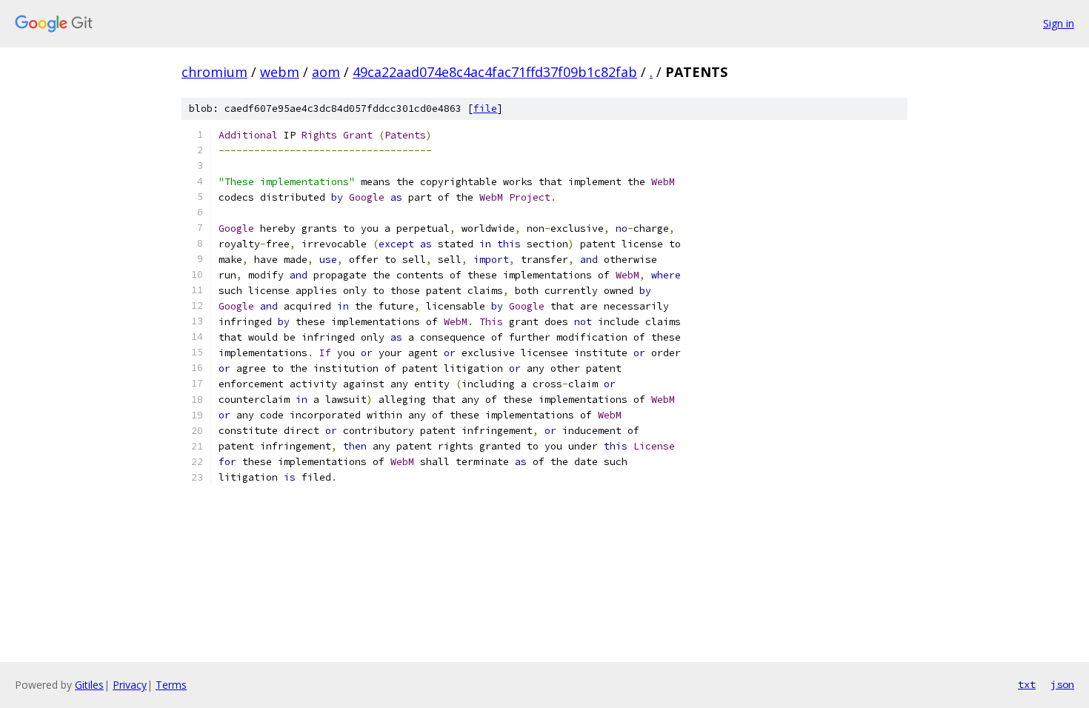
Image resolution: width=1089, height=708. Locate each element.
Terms (171, 685)
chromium (214, 72)
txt (1027, 684)
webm (279, 72)
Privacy (130, 685)
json (1062, 684)
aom (326, 72)
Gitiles (89, 685)
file (485, 108)
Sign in (1058, 23)
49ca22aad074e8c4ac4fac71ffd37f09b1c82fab (495, 72)
